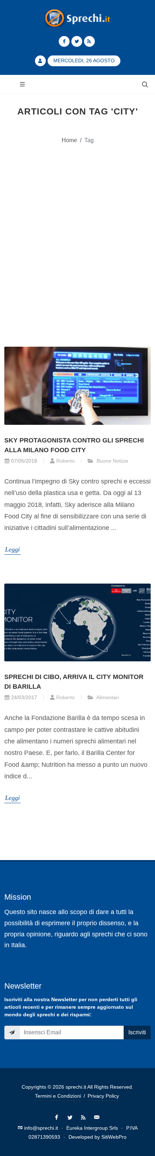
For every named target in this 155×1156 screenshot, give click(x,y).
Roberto (65, 461)
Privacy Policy (103, 1096)
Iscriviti (137, 1032)
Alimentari (107, 697)
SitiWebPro (114, 1137)
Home (69, 140)
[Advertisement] (77, 236)
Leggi (12, 549)
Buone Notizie (111, 461)
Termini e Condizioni (58, 1096)
